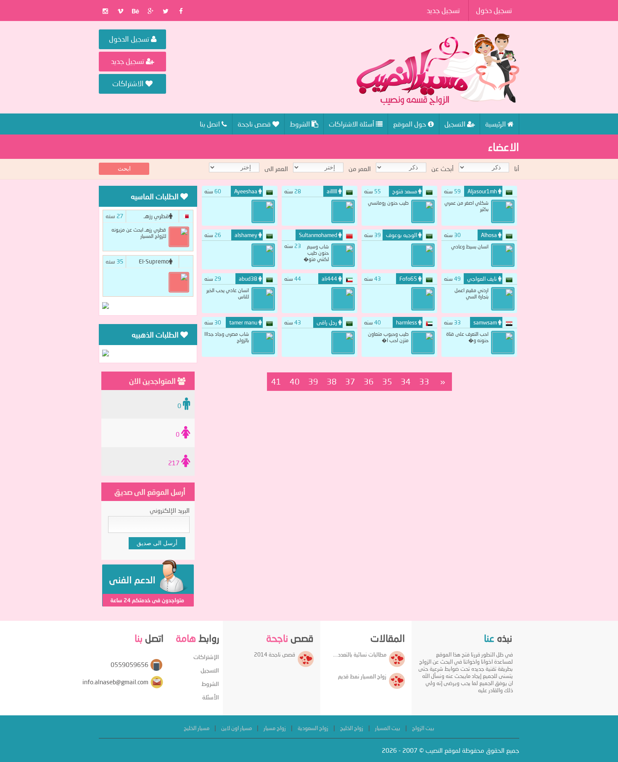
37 (350, 381)
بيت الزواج (423, 728)
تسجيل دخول (494, 10)
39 (313, 381)
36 (369, 381)
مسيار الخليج (196, 728)
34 (406, 381)
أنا (516, 168)
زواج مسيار (275, 728)
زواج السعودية (313, 728)
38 (332, 381)
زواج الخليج (351, 728)
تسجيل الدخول (130, 38)
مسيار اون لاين (236, 728)
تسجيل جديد (443, 10)
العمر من (360, 168)
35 (387, 381)
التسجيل (210, 670)
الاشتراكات (128, 83)
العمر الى (276, 168)
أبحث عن (442, 168)
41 (276, 381)
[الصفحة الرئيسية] (438, 69)
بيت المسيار (387, 728)
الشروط (210, 683)
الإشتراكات (206, 656)
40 (295, 381)
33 (424, 381)
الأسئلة (210, 697)
